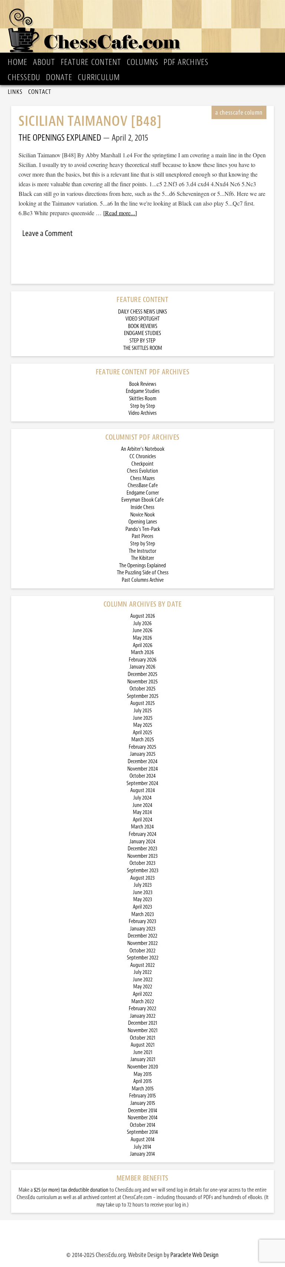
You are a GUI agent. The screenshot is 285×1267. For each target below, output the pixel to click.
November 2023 (142, 856)
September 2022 (142, 957)
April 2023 (142, 906)
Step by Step (142, 406)
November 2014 (143, 1117)
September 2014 (142, 1132)
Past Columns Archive (143, 580)
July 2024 (142, 797)
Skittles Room (142, 398)
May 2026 (142, 637)
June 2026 (142, 630)
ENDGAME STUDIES (142, 333)
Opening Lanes (142, 521)
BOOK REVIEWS (142, 326)
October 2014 (142, 1125)
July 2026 (142, 623)
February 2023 (142, 921)
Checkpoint (142, 463)
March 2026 (142, 652)
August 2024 (142, 790)
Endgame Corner (143, 492)
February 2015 (142, 1095)
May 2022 (142, 986)
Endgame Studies (143, 391)
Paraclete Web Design (194, 1255)
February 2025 (142, 747)
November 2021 (142, 1030)
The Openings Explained (142, 565)
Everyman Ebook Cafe (142, 499)
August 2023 (142, 878)
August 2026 (142, 616)
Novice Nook (142, 514)
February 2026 (143, 659)
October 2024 (143, 775)
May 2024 (142, 812)
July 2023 (143, 885)
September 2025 (142, 696)
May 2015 (143, 1074)
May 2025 (142, 725)
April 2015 (142, 1081)
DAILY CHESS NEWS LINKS (142, 311)
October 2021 (142, 1037)
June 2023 (143, 892)
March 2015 (143, 1088)
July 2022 (143, 972)
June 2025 (143, 718)
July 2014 (142, 1147)
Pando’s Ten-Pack (142, 529)
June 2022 (143, 979)
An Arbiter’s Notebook (142, 449)
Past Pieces (142, 536)
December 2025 (142, 674)
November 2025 (142, 681)
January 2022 (142, 1016)
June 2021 (142, 1052)
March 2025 (142, 739)
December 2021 (142, 1023)
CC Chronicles (143, 456)
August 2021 (142, 1044)
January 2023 (142, 928)
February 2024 (143, 834)
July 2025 (143, 710)
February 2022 (142, 1008)
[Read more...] (120, 213)
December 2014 (142, 1110)
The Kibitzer (142, 558)
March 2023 (142, 914)
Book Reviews (142, 384)
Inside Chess (142, 507)
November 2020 (142, 1066)
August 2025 (142, 703)
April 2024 (143, 819)
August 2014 (143, 1139)
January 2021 (142, 1059)
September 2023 (142, 870)
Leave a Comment (47, 233)
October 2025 (142, 688)
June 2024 (142, 805)
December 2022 (142, 935)
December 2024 (143, 761)
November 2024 (142, 768)
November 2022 (142, 943)
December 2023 (142, 848)
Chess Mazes (142, 478)
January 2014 (142, 1154)
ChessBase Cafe (143, 485)
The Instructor (142, 551)
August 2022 (142, 965)
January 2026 (142, 666)
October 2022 (142, 950)
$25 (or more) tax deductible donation (71, 1190)
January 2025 (142, 754)
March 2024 (142, 826)
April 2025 (142, 732)
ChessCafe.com (144, 28)
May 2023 (142, 899)
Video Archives (142, 413)
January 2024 (142, 841)
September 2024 (142, 783)
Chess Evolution (142, 471)
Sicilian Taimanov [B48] (90, 121)
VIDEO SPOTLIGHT (142, 318)
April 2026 (143, 645)
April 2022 (142, 994)
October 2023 (142, 863)
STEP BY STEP (142, 340)
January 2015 (142, 1103)
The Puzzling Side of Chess (142, 572)
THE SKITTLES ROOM (142, 348)
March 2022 (142, 1001)
